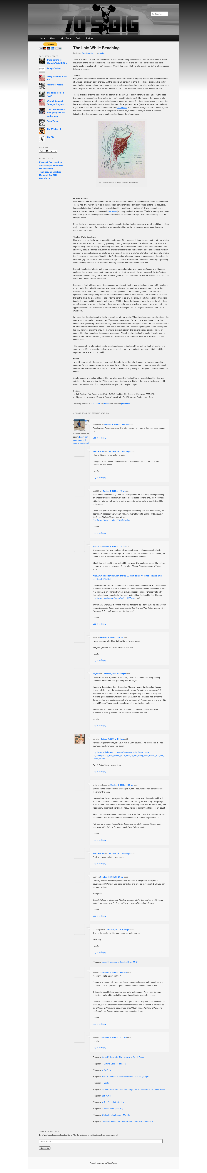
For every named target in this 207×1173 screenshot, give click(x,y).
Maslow (96, 546)
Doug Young (52, 121)
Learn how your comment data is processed (81, 440)
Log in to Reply (99, 437)
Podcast (89, 38)
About (52, 38)
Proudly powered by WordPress (103, 1163)
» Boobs (105, 1082)
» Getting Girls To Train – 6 (114, 1063)
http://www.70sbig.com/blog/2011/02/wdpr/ (111, 520)
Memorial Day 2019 (48, 174)
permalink (125, 403)
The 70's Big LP (54, 129)
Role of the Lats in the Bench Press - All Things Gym (125, 1076)
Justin (101, 53)
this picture (122, 107)
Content (96, 403)
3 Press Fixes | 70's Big (112, 1108)
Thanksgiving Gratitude (50, 171)
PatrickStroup (99, 451)
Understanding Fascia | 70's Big (116, 1115)
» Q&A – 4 (106, 1070)
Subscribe (44, 1148)
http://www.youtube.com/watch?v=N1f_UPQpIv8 (114, 598)
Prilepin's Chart (54, 68)
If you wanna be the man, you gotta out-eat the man (56, 112)
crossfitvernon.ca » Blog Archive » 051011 (120, 961)
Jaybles (96, 673)
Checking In (44, 178)
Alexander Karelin (55, 84)
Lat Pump (106, 1095)
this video (112, 211)
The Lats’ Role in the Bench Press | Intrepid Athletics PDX (127, 1121)
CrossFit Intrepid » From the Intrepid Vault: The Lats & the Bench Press (133, 1089)
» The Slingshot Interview (113, 1102)
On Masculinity (46, 168)
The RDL (51, 137)
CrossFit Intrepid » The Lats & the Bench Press (123, 1057)
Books (79, 38)
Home (42, 38)
